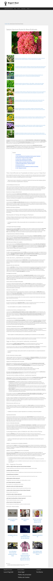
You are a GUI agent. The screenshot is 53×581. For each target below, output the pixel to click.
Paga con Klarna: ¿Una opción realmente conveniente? (25, 162)
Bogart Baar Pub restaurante (9, 8)
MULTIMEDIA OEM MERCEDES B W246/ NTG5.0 (37, 553)
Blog (15, 8)
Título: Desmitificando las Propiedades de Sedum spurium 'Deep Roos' (28, 156)
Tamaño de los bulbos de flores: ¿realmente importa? (25, 163)
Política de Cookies (23, 577)
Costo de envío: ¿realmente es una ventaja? (23, 159)
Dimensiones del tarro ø (20, 165)
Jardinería (8, 563)
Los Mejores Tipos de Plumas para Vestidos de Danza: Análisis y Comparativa (18, 564)
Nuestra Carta (23, 8)
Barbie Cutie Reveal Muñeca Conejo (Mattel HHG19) (37, 520)
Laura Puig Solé (8, 572)
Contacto (18, 8)
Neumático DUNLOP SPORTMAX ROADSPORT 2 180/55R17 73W (16, 565)
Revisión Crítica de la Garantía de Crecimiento (24, 160)
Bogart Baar (13, 3)
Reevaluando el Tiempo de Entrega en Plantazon (24, 157)
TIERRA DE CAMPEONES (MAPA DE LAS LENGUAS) (25, 536)
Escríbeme (39, 572)
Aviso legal (21, 572)
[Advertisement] (26, 16)
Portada (6, 23)
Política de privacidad (24, 575)
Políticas (28, 8)
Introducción (18, 154)
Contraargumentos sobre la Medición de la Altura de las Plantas (27, 166)
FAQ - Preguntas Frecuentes (21, 168)
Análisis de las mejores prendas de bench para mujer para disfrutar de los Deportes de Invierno (25, 556)
